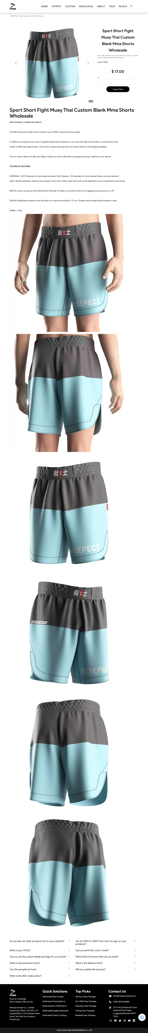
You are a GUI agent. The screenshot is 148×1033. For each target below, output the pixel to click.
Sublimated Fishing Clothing (54, 1015)
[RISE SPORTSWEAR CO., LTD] (13, 6)
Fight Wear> (24, 16)
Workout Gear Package (86, 996)
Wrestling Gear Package (86, 1006)
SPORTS (56, 6)
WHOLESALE (86, 6)
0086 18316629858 (121, 1001)
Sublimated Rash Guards (53, 996)
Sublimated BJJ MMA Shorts (55, 1006)
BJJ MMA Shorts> (37, 16)
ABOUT (101, 6)
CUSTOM (70, 6)
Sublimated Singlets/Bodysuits (55, 1010)
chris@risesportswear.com (124, 996)
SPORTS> (14, 16)
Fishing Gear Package (85, 1010)
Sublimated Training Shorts (54, 1001)
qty (98, 77)
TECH (112, 6)
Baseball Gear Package (85, 1015)
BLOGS (123, 6)
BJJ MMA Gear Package (86, 1001)
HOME (44, 6)
